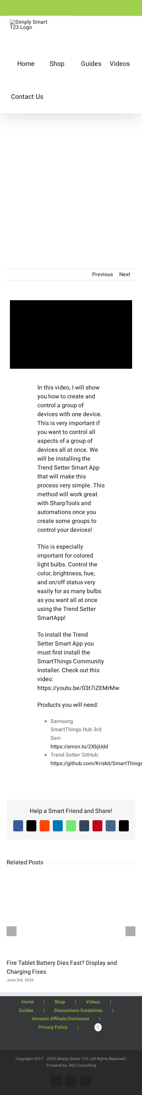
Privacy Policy (53, 1027)
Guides (26, 1010)
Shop (59, 1001)
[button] (70, 96)
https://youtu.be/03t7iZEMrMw (78, 688)
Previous (102, 274)
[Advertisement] (71, 188)
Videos (93, 1001)
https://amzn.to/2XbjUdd (79, 747)
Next (124, 274)
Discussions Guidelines (78, 1010)
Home (27, 1001)
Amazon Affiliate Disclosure (60, 1018)
